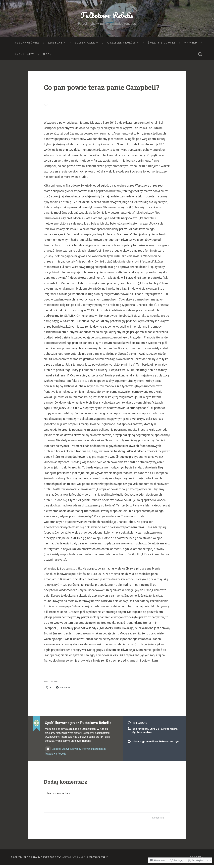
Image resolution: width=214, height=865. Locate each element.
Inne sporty (24, 54)
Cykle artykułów (121, 42)
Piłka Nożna (170, 728)
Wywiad (190, 42)
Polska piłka (85, 42)
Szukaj (200, 54)
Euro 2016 (156, 728)
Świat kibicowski (161, 42)
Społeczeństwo (142, 732)
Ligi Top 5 (55, 42)
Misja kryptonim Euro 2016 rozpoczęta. (156, 741)
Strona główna (27, 42)
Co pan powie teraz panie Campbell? (101, 87)
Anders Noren (97, 857)
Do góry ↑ (196, 857)
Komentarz (158, 817)
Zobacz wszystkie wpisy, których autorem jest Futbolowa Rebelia (75, 751)
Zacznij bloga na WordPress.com (36, 857)
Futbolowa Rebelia (107, 15)
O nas (47, 54)
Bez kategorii (140, 728)
